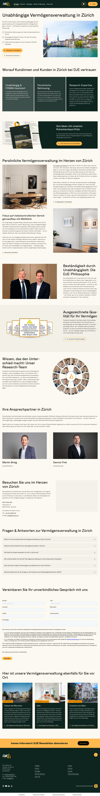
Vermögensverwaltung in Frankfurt (79, 684)
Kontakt (70, 771)
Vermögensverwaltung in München (13, 684)
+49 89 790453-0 (10, 774)
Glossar (70, 766)
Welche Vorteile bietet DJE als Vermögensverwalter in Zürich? (24, 546)
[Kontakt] (83, 4)
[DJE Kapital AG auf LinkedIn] (9, 786)
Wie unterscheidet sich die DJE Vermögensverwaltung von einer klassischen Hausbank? (33, 559)
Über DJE (50, 4)
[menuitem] (16, 4)
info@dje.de (10, 778)
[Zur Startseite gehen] (6, 6)
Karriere (70, 768)
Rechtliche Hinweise (38, 794)
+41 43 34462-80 (10, 513)
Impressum (21, 794)
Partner (22, 4)
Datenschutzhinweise (58, 794)
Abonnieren (83, 743)
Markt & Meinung (39, 4)
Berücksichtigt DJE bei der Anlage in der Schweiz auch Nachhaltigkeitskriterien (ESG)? (32, 572)
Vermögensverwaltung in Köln (44, 684)
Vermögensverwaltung (60, 166)
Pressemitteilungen (73, 774)
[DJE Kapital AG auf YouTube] (6, 786)
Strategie (29, 4)
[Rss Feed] (12, 786)
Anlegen (16, 4)
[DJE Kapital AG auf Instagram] (3, 786)
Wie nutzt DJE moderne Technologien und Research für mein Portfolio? (27, 566)
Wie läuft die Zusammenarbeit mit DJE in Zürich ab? (21, 552)
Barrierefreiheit (77, 794)
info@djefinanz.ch (12, 516)
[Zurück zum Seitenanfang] (96, 755)
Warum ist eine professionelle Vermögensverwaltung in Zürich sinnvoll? (27, 539)
